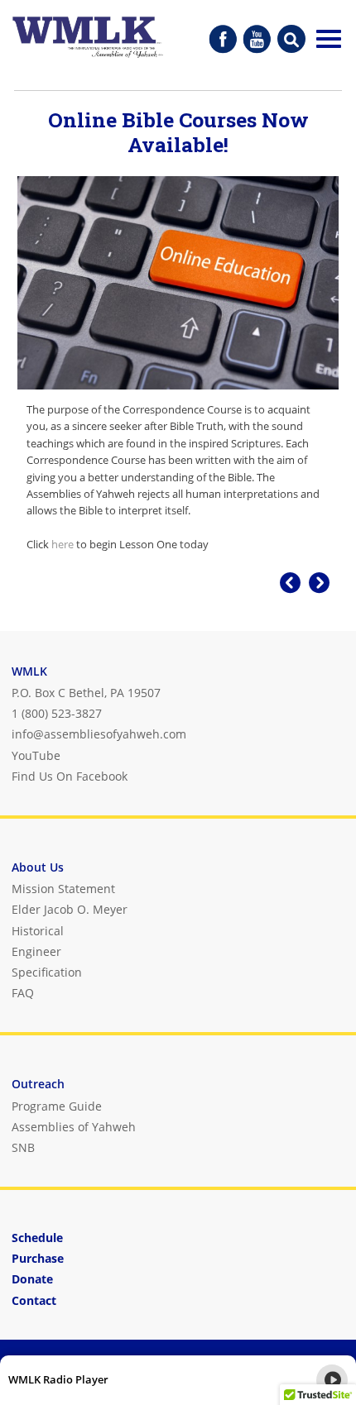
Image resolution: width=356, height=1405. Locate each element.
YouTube (36, 755)
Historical (38, 931)
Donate (32, 1279)
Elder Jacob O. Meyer (69, 909)
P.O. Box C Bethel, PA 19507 (86, 692)
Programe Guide (57, 1106)
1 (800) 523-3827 (57, 713)
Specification (47, 972)
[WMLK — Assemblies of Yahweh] (87, 39)
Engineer (36, 951)
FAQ (23, 993)
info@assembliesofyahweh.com (99, 734)
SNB (23, 1147)
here (62, 544)
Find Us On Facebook (69, 776)
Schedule (37, 1237)
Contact (34, 1300)
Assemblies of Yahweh (74, 1127)
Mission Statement (63, 888)
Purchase (38, 1258)
